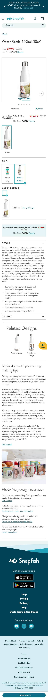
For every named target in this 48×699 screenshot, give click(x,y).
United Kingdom (10, 644)
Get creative (7, 500)
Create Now (24, 695)
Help (24, 594)
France (22, 641)
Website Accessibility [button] (24, 668)
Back (4, 33)
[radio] (4, 193)
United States (26, 644)
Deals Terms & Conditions (24, 611)
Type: (4, 161)
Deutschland (10, 641)
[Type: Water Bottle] (19, 169)
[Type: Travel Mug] (7, 169)
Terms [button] (23, 654)
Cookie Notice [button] (24, 663)
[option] (7, 139)
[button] (3, 18)
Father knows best (9, 532)
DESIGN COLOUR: (10, 188)
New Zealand (24, 648)
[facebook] (25, 624)
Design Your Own (17, 353)
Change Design (28, 207)
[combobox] (24, 25)
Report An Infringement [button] (24, 677)
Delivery (24, 603)
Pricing (24, 598)
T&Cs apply (32, 5)
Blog (24, 607)
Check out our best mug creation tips (17, 521)
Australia (39, 644)
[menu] (39, 108)
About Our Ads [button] (24, 672)
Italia (39, 641)
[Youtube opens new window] (18, 624)
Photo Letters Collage (31, 354)
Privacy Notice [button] (24, 658)
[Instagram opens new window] (32, 624)
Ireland (31, 641)
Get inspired (7, 444)
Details (20, 52)
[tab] (18, 104)
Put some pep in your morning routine (17, 511)
